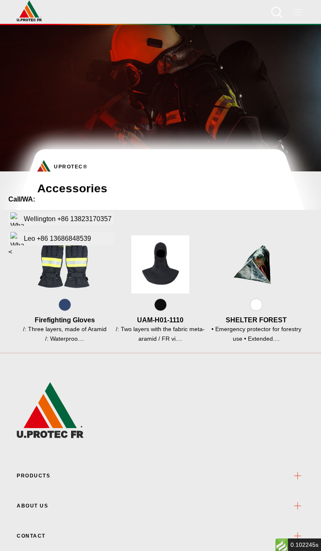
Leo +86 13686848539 (57, 238)
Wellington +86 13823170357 (68, 218)
